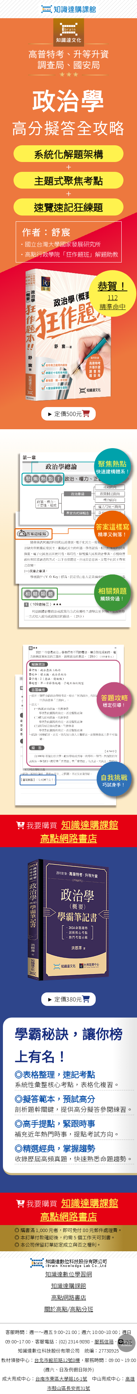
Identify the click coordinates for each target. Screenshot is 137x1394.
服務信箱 (104, 1341)
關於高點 (56, 1308)
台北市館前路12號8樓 (57, 1360)
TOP (126, 1343)
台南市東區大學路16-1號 (61, 1378)
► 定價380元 (64, 999)
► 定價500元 (64, 413)
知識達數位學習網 (68, 1273)
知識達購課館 (89, 824)
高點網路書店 (68, 837)
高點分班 (81, 1308)
